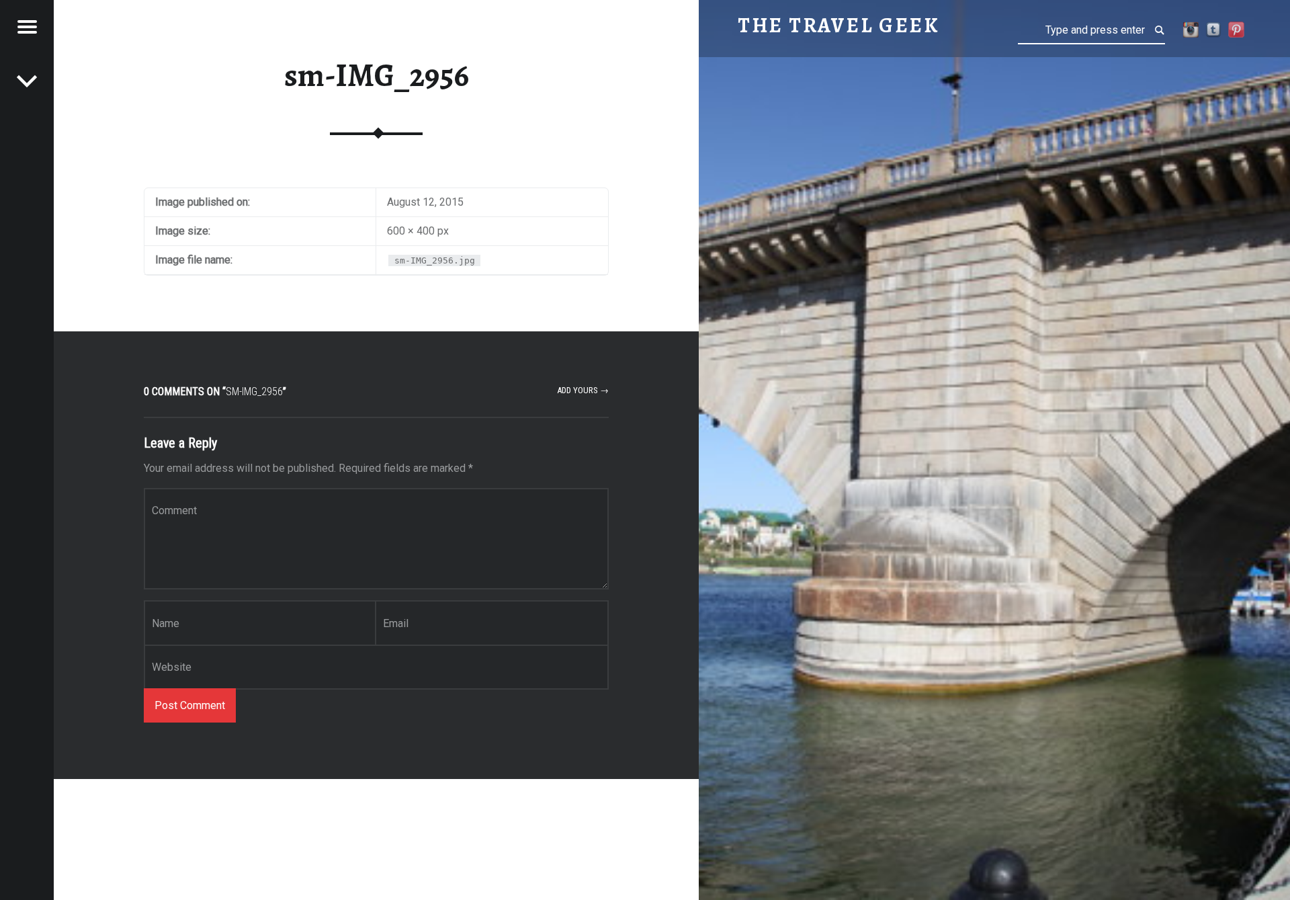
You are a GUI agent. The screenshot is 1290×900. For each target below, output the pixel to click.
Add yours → (583, 390)
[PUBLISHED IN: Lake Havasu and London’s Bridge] (27, 81)
